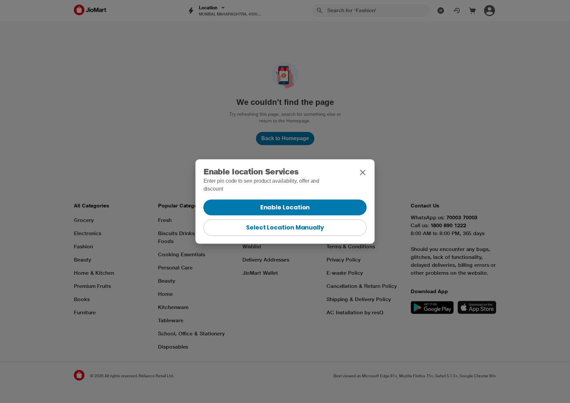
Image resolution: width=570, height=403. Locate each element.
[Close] (363, 172)
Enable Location (285, 207)
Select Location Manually (285, 227)
